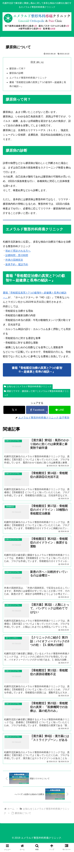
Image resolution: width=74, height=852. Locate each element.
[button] (66, 616)
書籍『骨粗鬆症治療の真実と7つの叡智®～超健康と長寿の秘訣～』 (37, 369)
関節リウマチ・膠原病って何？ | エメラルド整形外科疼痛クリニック (36, 393)
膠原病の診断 (16, 73)
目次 (33, 62)
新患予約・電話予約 (16, 264)
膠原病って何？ (17, 68)
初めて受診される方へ (18, 250)
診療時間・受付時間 (16, 255)
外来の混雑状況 (14, 259)
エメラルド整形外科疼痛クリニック (28, 78)
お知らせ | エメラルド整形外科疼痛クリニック (29, 386)
